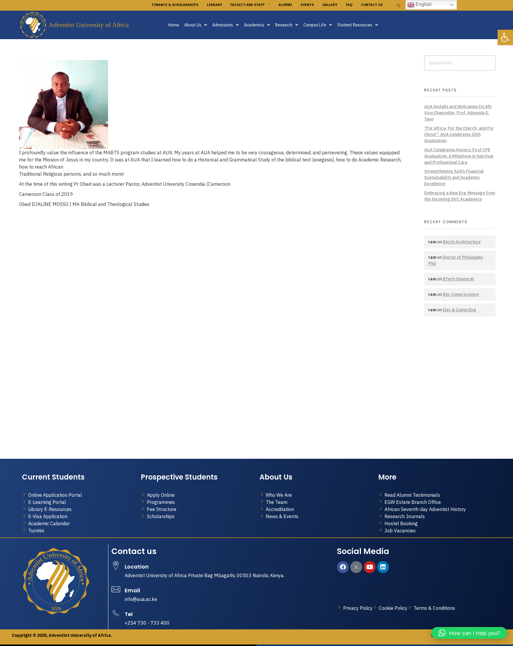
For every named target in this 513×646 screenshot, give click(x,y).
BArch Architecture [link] (462, 242)
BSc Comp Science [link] (461, 294)
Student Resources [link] (354, 25)
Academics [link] (254, 25)
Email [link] (132, 590)
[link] (505, 37)
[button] (195, 24)
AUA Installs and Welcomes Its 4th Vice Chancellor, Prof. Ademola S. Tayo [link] (458, 113)
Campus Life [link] (314, 25)
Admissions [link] (222, 25)
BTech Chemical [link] (458, 279)
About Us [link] (192, 25)
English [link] (423, 4)
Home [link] (173, 25)
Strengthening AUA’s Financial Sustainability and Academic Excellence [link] (454, 177)
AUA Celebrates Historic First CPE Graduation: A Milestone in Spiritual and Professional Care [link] (458, 156)
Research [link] (283, 25)
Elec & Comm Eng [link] (459, 309)
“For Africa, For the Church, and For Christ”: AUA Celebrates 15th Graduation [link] (459, 134)
